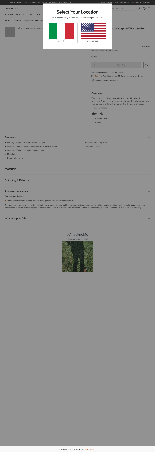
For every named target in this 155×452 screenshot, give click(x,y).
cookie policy (89, 449)
